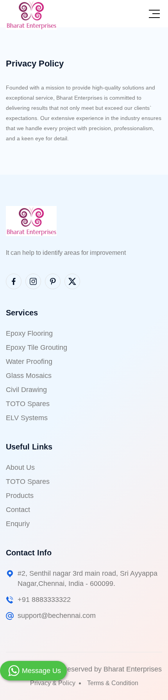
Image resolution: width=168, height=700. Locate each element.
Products (20, 495)
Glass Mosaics (29, 376)
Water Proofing (29, 361)
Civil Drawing (26, 390)
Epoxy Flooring (29, 333)
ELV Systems (27, 418)
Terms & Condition (112, 683)
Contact (18, 510)
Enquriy (18, 524)
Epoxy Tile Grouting (36, 347)
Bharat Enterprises (133, 669)
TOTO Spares (28, 404)
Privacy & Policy (52, 683)
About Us (20, 467)
